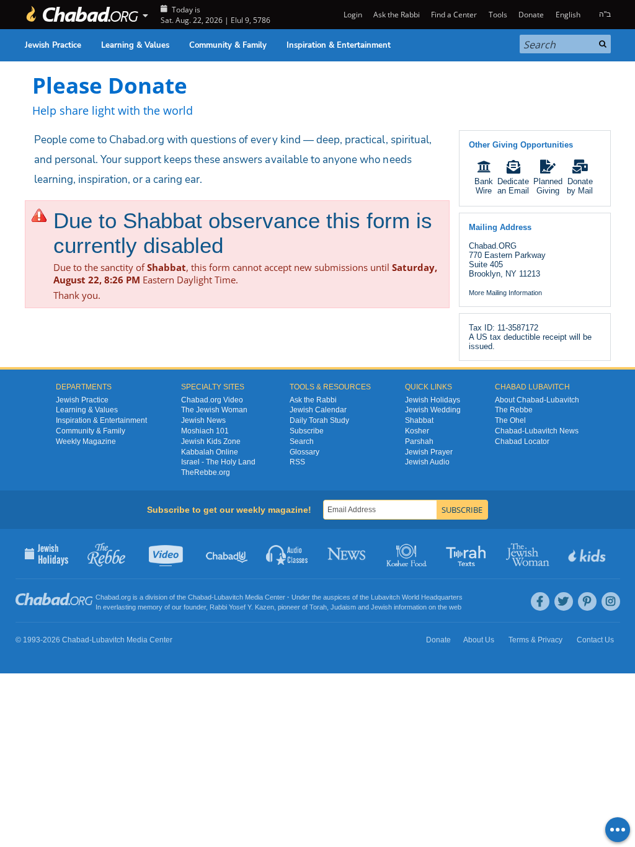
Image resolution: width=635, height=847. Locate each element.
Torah (318, 607)
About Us (478, 640)
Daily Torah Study (319, 420)
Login (352, 14)
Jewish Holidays (432, 400)
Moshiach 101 (205, 431)
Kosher (417, 431)
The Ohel (510, 420)
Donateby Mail (580, 186)
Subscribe (307, 431)
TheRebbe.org (205, 472)
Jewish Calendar (318, 410)
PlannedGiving (547, 186)
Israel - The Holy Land (218, 462)
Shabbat (419, 420)
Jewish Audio (427, 462)
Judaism (343, 607)
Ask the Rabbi (396, 14)
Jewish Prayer (429, 452)
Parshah (419, 441)
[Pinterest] (587, 601)
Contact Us (595, 640)
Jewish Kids (588, 553)
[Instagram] (611, 601)
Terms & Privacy (535, 640)
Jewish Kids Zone (211, 441)
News (347, 553)
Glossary (304, 452)
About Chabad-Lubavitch (537, 400)
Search (302, 441)
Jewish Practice (53, 45)
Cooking (407, 553)
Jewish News (203, 420)
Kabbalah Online (209, 452)
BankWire (483, 186)
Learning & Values (135, 45)
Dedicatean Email (513, 186)
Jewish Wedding (433, 410)
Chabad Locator (522, 441)
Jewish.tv (167, 553)
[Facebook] (540, 601)
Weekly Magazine (86, 441)
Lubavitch (228, 597)
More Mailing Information (505, 292)
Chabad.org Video (212, 400)
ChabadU (227, 553)
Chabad (199, 597)
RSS (297, 462)
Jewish (381, 607)
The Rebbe (514, 410)
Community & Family (228, 45)
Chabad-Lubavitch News (537, 431)
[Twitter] (563, 601)
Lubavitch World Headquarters (417, 597)
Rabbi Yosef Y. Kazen (242, 607)
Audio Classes (287, 553)
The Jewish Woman (214, 410)
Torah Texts (468, 553)
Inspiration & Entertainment (338, 45)
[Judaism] (82, 14)
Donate (531, 14)
